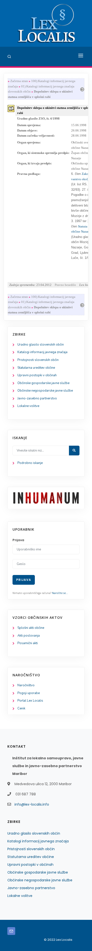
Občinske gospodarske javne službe (43, 383)
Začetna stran (19, 81)
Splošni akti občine (30, 628)
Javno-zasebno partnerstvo (37, 398)
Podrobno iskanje (30, 463)
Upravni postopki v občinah (37, 375)
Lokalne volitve (28, 406)
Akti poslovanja (28, 635)
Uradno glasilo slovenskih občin (40, 344)
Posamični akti (27, 643)
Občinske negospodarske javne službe (45, 390)
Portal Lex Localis (30, 700)
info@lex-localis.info (31, 804)
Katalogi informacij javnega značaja (42, 352)
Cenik (21, 708)
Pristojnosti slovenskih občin (38, 360)
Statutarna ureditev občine (36, 368)
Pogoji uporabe (28, 693)
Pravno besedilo (65, 285)
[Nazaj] (82, 89)
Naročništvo (26, 685)
